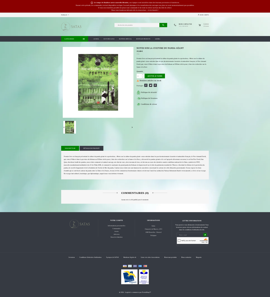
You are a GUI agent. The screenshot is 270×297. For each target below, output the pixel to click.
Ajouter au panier (154, 76)
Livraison (72, 257)
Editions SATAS (109, 39)
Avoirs (116, 231)
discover (130, 266)
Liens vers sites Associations (150, 257)
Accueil (96, 39)
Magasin (199, 257)
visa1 (145, 266)
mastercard (140, 266)
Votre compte (116, 220)
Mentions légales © (129, 257)
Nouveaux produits (143, 39)
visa (125, 266)
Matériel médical (125, 39)
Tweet (150, 85)
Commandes (116, 228)
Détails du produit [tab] (91, 148)
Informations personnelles (116, 226)
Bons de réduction (117, 237)
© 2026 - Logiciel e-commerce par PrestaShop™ (135, 292)
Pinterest (155, 85)
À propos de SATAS (112, 257)
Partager (145, 85)
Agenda (157, 39)
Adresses (117, 234)
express (135, 266)
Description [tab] (70, 148)
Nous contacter (186, 257)
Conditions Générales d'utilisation (90, 257)
